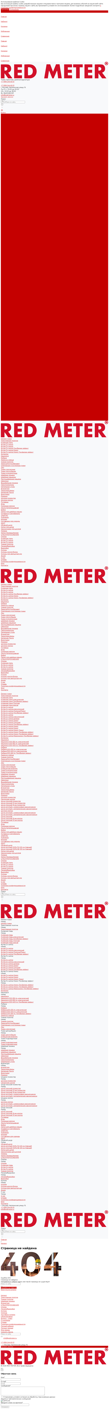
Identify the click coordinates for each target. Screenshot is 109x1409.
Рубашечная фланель (9, 299)
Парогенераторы (7, 161)
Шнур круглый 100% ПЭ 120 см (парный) (16, 377)
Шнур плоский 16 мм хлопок (11, 349)
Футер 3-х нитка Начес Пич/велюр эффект (17, 128)
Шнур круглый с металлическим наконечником (19, 339)
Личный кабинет (7, 1326)
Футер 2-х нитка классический (12, 239)
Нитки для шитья (7, 381)
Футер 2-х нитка (7, 120)
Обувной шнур (6, 376)
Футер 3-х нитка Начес (9, 126)
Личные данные (7, 1328)
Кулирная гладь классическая (12, 230)
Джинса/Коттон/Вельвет (10, 139)
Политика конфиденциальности (13, 216)
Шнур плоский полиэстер (11, 331)
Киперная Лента (7, 168)
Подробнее (14, 9)
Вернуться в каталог (8, 1290)
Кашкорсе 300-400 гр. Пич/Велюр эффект (17, 276)
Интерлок (4, 130)
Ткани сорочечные (8, 145)
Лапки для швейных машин (11, 187)
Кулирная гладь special (9, 235)
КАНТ (3, 374)
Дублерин (5, 368)
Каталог (4, 1295)
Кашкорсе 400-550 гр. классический (15, 274)
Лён (2, 143)
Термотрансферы (7, 166)
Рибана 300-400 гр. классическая (14, 281)
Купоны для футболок (9, 207)
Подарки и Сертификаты (10, 364)
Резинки (4, 172)
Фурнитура (5, 164)
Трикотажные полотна (9, 116)
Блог (2, 418)
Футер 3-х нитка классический (12, 247)
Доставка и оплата (8, 1315)
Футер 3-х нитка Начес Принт (12, 260)
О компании (5, 1320)
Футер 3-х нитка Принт (9, 251)
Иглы (3, 180)
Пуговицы (4, 178)
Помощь (4, 1313)
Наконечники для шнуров (11, 383)
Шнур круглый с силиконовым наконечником (18, 337)
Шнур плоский (6, 347)
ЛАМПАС (4, 366)
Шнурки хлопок (7, 176)
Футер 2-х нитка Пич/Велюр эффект (15, 243)
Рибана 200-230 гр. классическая (14, 280)
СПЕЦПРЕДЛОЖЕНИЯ (10, 189)
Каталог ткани (6, 224)
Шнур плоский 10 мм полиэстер (13, 333)
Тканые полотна (7, 138)
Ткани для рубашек (8, 147)
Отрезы (4, 191)
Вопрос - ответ (6, 1318)
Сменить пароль (7, 1332)
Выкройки (5, 203)
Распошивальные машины (11, 155)
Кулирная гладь (7, 118)
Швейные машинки (8, 153)
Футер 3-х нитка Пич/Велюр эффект (15, 124)
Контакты (4, 420)
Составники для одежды (10, 372)
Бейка (3, 186)
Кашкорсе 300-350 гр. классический (15, 272)
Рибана (4, 134)
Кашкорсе (5, 132)
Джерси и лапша (7, 136)
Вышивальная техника (9, 159)
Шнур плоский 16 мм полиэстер (13, 335)
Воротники (5, 170)
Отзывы (4, 214)
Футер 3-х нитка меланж (10, 249)
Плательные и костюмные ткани (13, 141)
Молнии (4, 370)
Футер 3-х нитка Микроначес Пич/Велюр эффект (20, 266)
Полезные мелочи (8, 182)
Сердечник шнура (8, 329)
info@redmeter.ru (7, 95)
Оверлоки (5, 157)
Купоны (4, 205)
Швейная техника (8, 151)
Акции (3, 410)
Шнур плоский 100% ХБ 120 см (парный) (16, 379)
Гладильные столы (8, 163)
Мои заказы (5, 1330)
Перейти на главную (9, 1288)
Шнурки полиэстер (8, 174)
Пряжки (4, 385)
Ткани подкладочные (9, 149)
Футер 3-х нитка (7, 122)
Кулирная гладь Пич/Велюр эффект (14, 232)
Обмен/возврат (7, 1317)
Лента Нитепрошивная (10, 184)
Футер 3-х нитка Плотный (10, 253)
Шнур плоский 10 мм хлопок (12, 351)
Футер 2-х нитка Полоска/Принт (13, 241)
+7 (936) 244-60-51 (7, 1207)
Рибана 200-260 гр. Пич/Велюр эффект (16, 283)
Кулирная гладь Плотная (10, 234)
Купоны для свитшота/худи (11, 209)
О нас (3, 412)
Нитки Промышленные (10, 387)
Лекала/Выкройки (8, 201)
